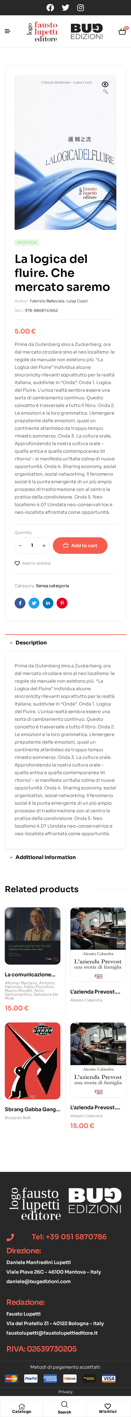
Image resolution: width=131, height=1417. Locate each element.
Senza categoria (52, 585)
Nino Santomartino (24, 992)
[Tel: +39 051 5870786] (10, 1237)
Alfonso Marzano (21, 982)
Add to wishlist (36, 563)
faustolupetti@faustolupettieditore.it (52, 1333)
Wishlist (108, 1411)
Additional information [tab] (46, 857)
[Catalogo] (21, 1406)
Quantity (23, 532)
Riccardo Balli (18, 1117)
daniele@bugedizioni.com (38, 1281)
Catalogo (21, 1411)
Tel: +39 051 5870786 (69, 1237)
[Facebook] (50, 7)
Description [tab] (31, 642)
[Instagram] (80, 7)
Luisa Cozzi (77, 301)
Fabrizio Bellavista (47, 301)
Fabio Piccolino (39, 986)
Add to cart (84, 545)
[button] (105, 88)
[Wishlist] (108, 1406)
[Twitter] (65, 7)
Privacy (65, 1391)
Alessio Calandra (86, 1000)
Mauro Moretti (18, 990)
